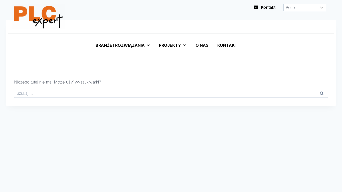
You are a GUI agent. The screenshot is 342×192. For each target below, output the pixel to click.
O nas (202, 45)
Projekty (170, 45)
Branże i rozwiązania (120, 45)
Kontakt (227, 45)
